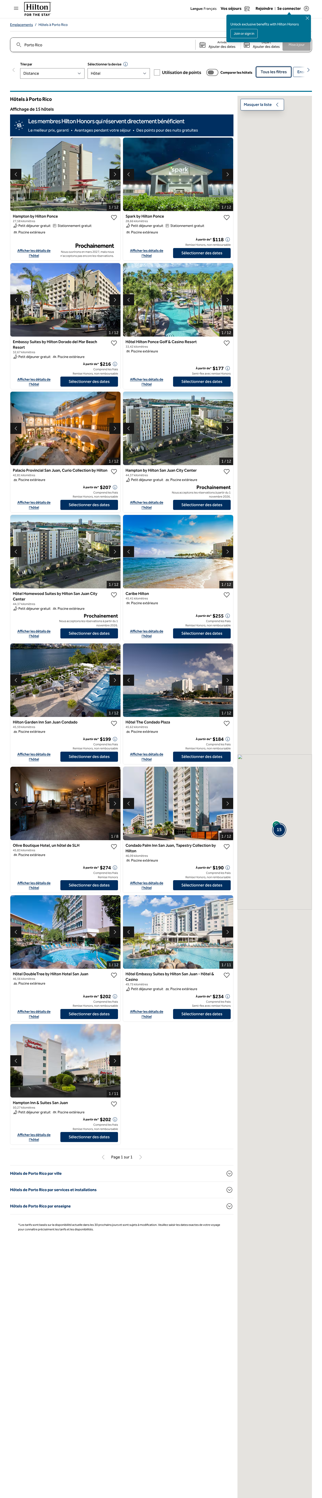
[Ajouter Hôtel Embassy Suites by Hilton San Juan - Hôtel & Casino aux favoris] (227, 975)
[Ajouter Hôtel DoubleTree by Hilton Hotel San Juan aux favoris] (114, 975)
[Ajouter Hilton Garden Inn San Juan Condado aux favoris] (114, 723)
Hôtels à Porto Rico (53, 25)
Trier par (26, 64)
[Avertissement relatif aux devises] (126, 64)
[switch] (212, 72)
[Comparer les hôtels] (212, 72)
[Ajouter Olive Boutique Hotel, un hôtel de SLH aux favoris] (114, 847)
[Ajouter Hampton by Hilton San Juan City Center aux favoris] (227, 472)
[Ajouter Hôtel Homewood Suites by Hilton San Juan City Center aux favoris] (114, 595)
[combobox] (102, 45)
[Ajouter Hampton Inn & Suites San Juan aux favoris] (114, 1104)
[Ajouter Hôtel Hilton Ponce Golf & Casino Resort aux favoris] (227, 343)
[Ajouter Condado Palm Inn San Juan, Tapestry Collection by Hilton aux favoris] (227, 847)
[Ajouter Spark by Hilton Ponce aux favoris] (227, 218)
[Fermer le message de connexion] (307, 18)
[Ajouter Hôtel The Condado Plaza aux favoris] (227, 723)
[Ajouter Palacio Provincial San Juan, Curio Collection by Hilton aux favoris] (114, 472)
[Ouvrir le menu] (16, 8)
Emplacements (21, 25)
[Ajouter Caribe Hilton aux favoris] (227, 595)
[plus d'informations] (228, 239)
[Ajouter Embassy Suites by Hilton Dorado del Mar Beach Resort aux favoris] (114, 343)
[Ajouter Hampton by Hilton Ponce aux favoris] (114, 218)
